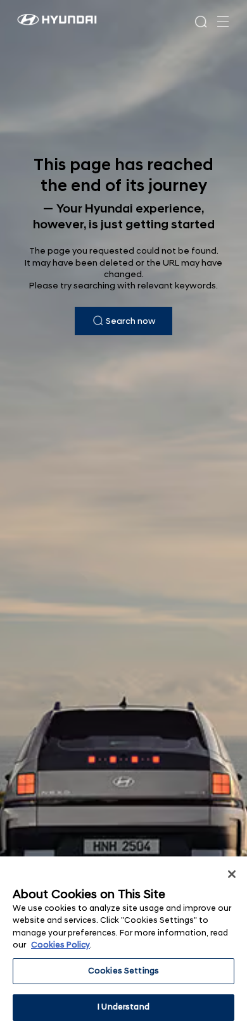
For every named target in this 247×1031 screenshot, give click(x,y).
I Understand (123, 1007)
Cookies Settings (123, 971)
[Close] (232, 874)
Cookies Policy (60, 945)
